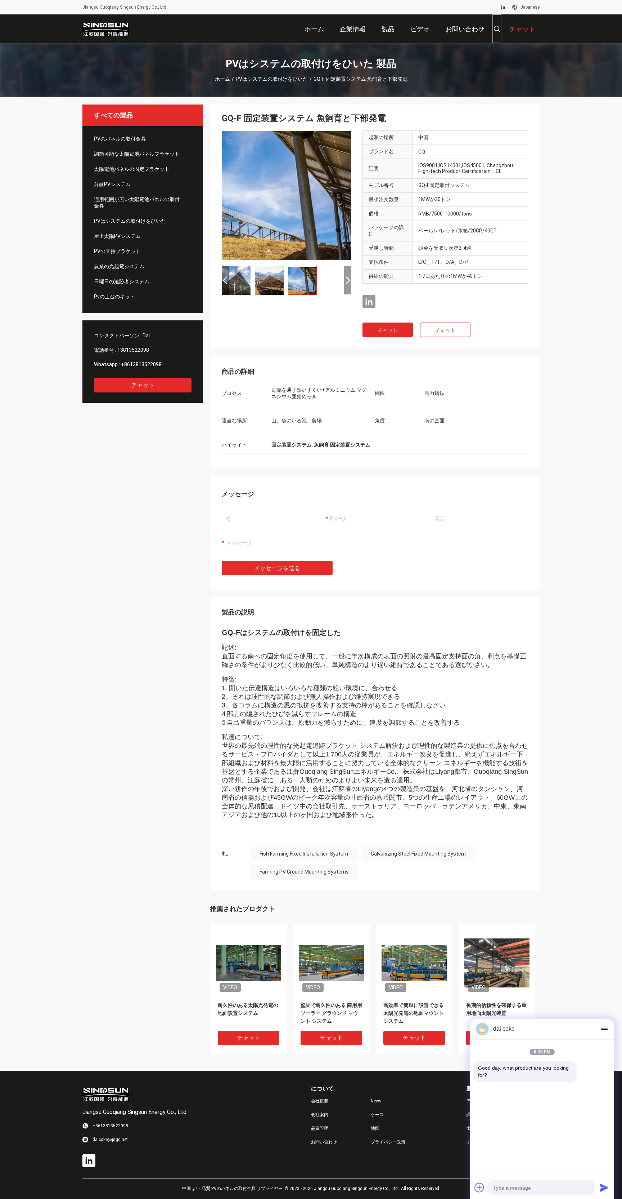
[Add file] (479, 1187)
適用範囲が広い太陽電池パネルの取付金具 (137, 202)
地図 (375, 1128)
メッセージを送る (277, 568)
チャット (142, 385)
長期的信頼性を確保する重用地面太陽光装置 (496, 1009)
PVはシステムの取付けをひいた (272, 79)
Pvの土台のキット (114, 296)
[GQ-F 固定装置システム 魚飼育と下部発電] (286, 195)
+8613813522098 (141, 364)
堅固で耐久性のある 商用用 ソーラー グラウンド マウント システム (331, 1013)
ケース (377, 1114)
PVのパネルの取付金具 (120, 139)
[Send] (604, 1187)
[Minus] (604, 1029)
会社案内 (319, 1114)
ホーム (222, 79)
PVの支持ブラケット (117, 251)
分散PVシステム (112, 184)
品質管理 (319, 1128)
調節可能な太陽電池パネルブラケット (137, 154)
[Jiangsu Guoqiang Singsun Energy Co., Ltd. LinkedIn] (503, 7)
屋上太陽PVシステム (117, 236)
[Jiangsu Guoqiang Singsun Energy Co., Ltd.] (105, 29)
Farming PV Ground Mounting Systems (304, 872)
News (376, 1100)
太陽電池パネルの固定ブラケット (132, 169)
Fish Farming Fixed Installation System (304, 854)
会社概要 (319, 1100)
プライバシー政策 (388, 1142)
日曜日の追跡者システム (121, 281)
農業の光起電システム (119, 266)
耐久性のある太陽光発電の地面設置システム (248, 1009)
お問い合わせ (324, 1142)
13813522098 (133, 350)
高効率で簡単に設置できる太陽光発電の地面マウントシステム (413, 1013)
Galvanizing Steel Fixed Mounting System (418, 854)
